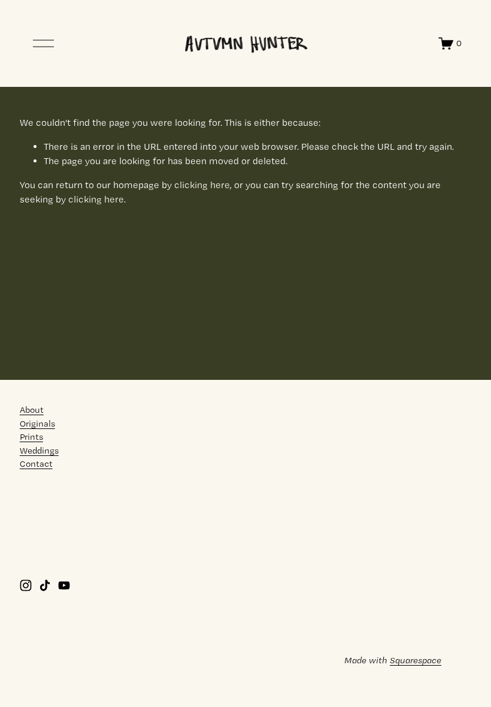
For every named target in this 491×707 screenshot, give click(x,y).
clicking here (202, 185)
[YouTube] (64, 585)
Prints (31, 436)
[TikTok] (45, 585)
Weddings (39, 450)
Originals (37, 423)
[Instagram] (26, 585)
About (32, 409)
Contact (36, 463)
